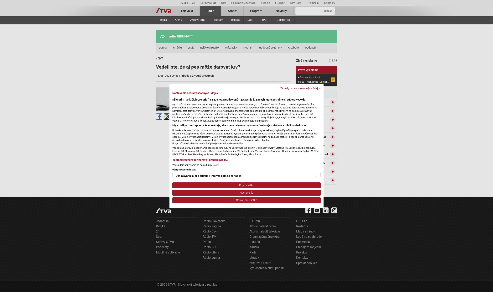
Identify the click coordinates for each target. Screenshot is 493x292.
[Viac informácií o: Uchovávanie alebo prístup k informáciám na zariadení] (315, 176)
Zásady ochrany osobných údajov (300, 88)
